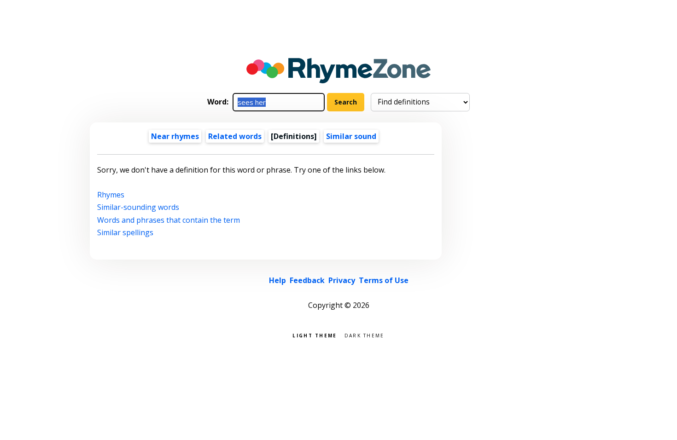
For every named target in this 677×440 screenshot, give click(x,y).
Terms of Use (384, 280)
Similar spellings (125, 232)
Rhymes (110, 195)
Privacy (341, 280)
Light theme (314, 334)
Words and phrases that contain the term (168, 220)
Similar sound (351, 136)
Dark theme (364, 334)
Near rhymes (175, 136)
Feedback (307, 280)
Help (277, 280)
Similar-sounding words (138, 207)
